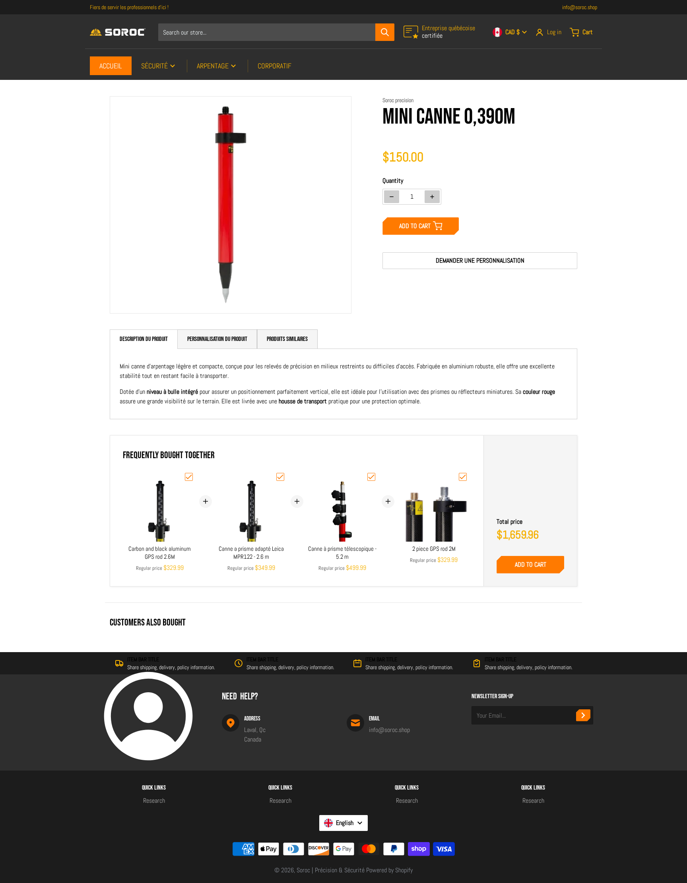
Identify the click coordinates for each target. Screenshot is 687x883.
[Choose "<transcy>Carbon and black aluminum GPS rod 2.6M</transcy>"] (189, 477)
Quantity (392, 180)
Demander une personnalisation (480, 260)
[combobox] (276, 32)
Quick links (154, 788)
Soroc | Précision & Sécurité (331, 870)
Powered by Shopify (389, 870)
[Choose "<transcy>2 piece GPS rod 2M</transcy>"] (463, 477)
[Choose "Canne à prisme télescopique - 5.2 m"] (371, 477)
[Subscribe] (583, 715)
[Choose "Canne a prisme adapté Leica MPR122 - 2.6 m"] (280, 477)
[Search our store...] (384, 32)
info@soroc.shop (579, 7)
